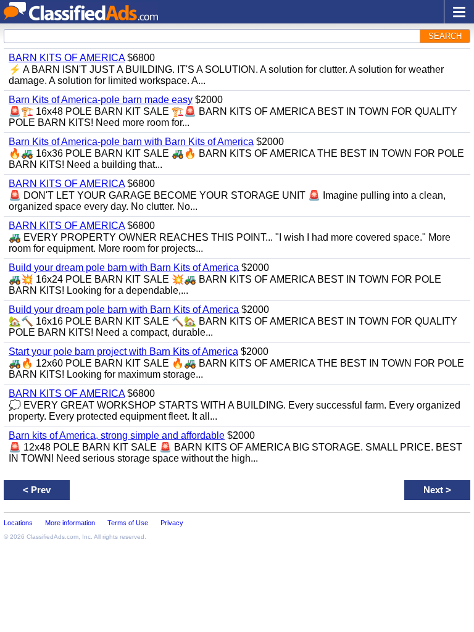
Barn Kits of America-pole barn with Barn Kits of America (131, 141)
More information (70, 522)
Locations (18, 522)
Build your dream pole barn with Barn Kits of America (124, 267)
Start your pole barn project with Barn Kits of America (123, 351)
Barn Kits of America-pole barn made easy (101, 99)
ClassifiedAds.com (52, 536)
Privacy (171, 522)
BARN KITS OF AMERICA (67, 57)
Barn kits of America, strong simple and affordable (117, 435)
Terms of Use (127, 522)
